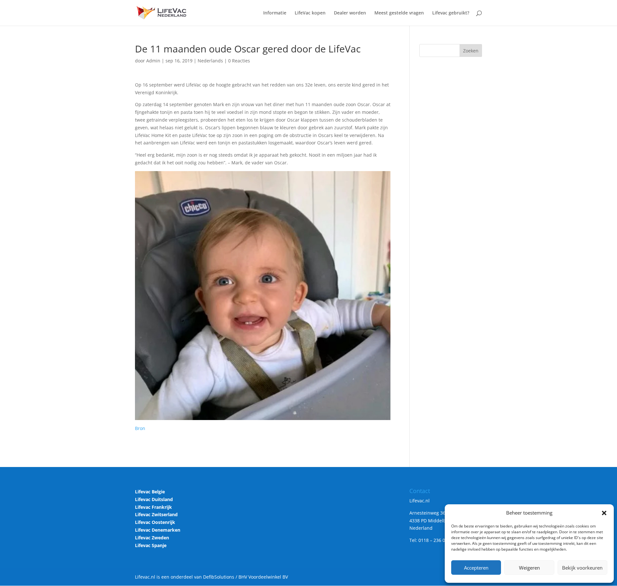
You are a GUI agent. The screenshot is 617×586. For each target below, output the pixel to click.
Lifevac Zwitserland (156, 514)
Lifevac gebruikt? (450, 13)
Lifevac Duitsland (154, 499)
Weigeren (529, 567)
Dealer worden (350, 13)
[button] (604, 513)
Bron (140, 428)
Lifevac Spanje (150, 545)
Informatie (274, 13)
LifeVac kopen (310, 13)
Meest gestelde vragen (399, 13)
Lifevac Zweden (152, 538)
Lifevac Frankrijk (153, 507)
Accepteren (476, 567)
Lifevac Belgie (150, 492)
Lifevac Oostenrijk (155, 522)
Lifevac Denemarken (157, 530)
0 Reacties (239, 61)
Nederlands (210, 61)
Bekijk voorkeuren (582, 567)
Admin (153, 61)
